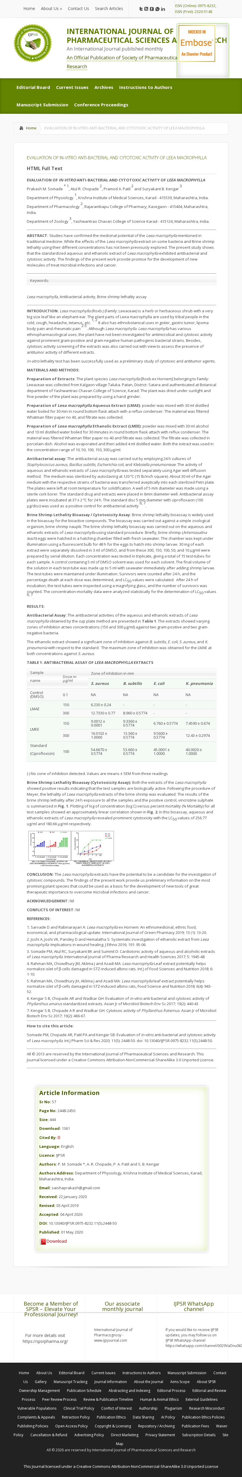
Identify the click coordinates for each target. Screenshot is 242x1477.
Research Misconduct (207, 1408)
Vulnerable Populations (36, 1408)
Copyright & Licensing (113, 1426)
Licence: (47, 1155)
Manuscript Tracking (70, 1381)
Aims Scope (180, 1381)
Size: (44, 1119)
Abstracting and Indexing (129, 1390)
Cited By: (48, 1137)
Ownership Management (39, 1390)
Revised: (47, 1205)
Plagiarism (173, 1408)
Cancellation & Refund (48, 1434)
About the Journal (148, 1381)
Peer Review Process (59, 1399)
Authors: (48, 1164)
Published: (49, 1232)
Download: (50, 1128)
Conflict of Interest (116, 1408)
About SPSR (206, 1381)
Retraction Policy (76, 1417)
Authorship (148, 1408)
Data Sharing (143, 1417)
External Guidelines (202, 1399)
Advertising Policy (89, 1434)
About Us (44, 1372)
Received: (48, 1196)
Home (31, 128)
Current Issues (103, 1372)
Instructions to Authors (141, 1372)
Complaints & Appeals (36, 1417)
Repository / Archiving (156, 1426)
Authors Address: (56, 1173)
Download (56, 1241)
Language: (49, 1146)
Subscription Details (198, 1434)
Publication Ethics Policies (203, 1417)
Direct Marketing (124, 1434)
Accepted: (49, 1214)
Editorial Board (71, 1372)
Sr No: (45, 1101)
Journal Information (110, 1381)
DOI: (43, 1223)
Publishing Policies (32, 1426)
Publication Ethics (111, 1417)
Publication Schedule (84, 1390)
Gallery (41, 1381)
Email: (45, 1187)
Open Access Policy (71, 1426)
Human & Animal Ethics (159, 1399)
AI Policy (168, 1417)
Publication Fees (195, 1426)
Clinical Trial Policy (78, 1408)
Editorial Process (171, 1390)
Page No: (48, 1110)
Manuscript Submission (187, 1372)
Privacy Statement (160, 1434)
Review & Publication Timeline (108, 1399)
